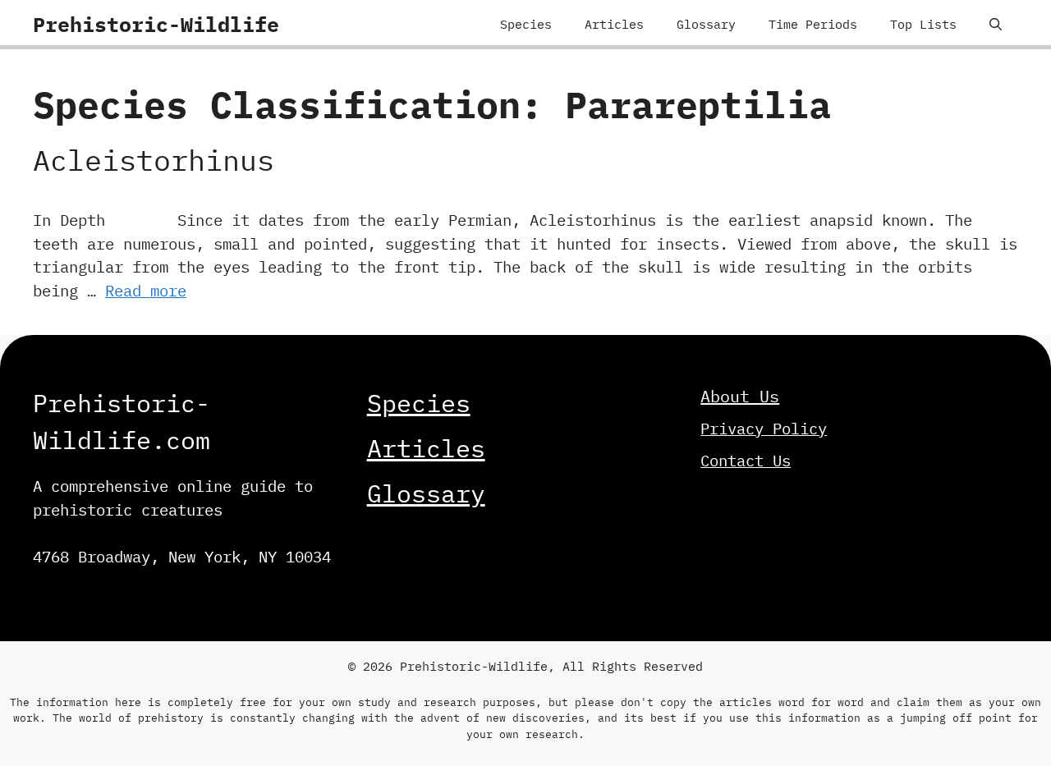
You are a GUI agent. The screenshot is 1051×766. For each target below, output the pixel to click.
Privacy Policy (763, 428)
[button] (995, 24)
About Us (739, 396)
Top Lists (923, 24)
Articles (614, 24)
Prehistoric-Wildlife (156, 24)
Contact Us (745, 460)
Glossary (706, 24)
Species (526, 24)
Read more (145, 290)
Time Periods (813, 24)
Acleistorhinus (153, 160)
